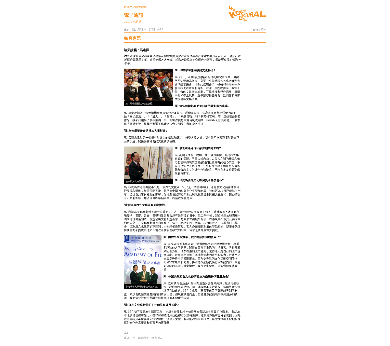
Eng (255, 29)
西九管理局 (139, 29)
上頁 (127, 332)
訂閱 (152, 29)
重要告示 (129, 338)
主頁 (127, 29)
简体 (263, 29)
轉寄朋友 (157, 338)
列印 (160, 29)
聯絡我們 (143, 338)
